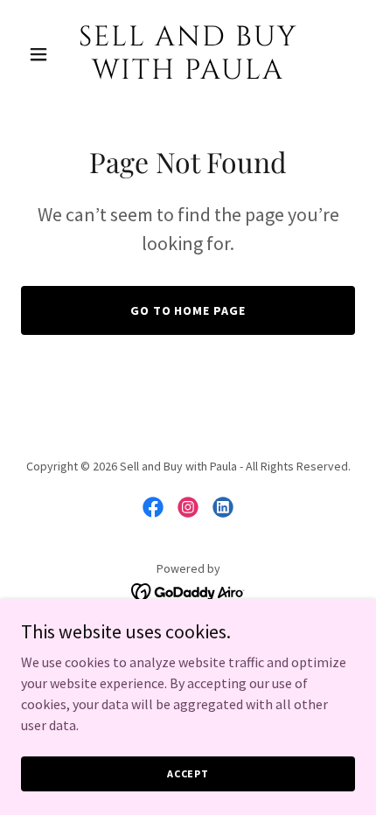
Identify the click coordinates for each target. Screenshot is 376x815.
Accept (188, 773)
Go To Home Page (188, 310)
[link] (187, 73)
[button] (46, 54)
